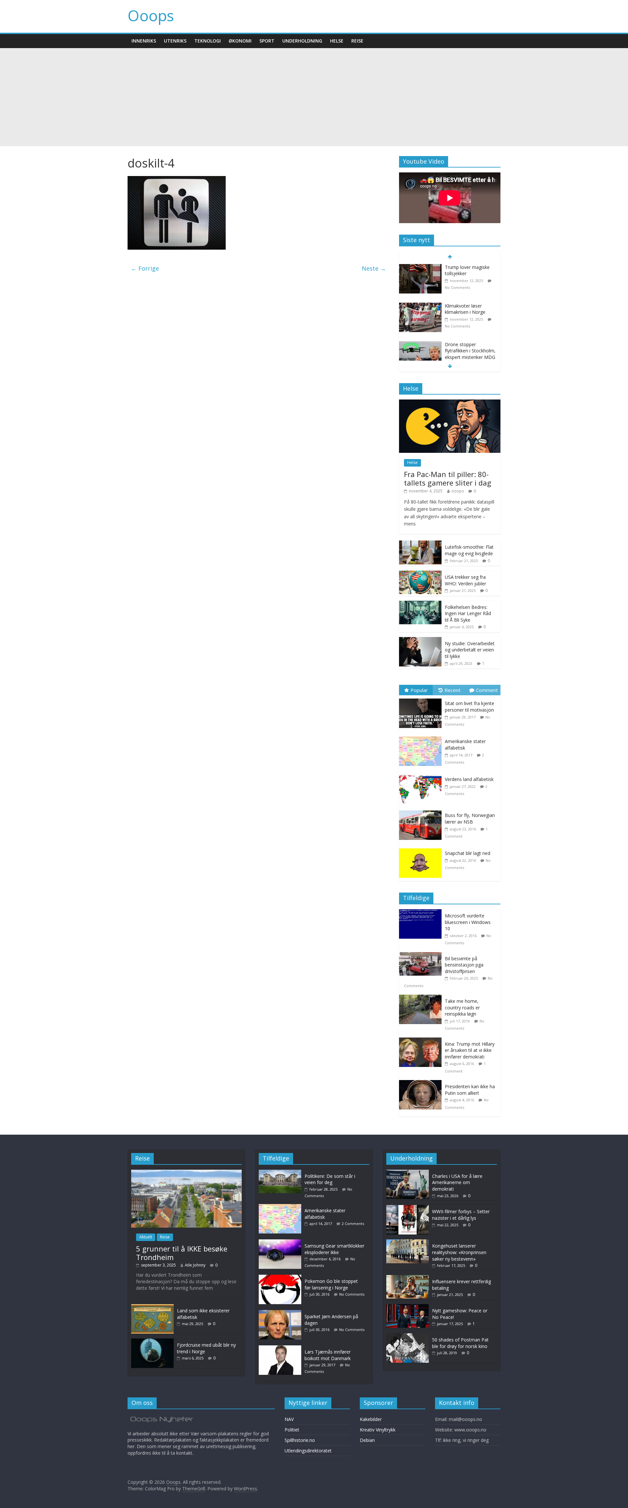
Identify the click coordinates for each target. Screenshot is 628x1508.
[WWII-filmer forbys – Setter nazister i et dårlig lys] (407, 1208)
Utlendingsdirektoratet (308, 1450)
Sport (266, 41)
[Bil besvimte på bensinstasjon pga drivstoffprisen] (422, 955)
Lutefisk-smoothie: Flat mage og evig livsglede (469, 550)
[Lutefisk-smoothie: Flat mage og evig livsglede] (420, 544)
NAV (289, 1419)
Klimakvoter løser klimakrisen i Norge (465, 309)
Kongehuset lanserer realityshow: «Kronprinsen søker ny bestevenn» (459, 1252)
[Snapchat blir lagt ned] (422, 848)
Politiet (292, 1430)
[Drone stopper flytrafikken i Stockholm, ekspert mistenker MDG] (420, 345)
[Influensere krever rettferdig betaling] (407, 1278)
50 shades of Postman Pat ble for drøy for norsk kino (460, 1343)
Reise (357, 41)
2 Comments (353, 1223)
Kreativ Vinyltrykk (377, 1430)
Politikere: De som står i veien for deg (330, 1179)
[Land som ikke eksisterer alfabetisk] (152, 1307)
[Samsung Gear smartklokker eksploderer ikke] (282, 1242)
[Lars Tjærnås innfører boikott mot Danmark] (282, 1348)
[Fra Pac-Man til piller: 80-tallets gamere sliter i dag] (449, 403)
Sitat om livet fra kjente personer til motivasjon (469, 706)
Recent (453, 690)
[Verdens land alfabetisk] (422, 775)
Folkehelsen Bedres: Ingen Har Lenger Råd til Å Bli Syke (468, 613)
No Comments (457, 287)
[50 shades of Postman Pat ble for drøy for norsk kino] (407, 1336)
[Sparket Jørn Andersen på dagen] (282, 1313)
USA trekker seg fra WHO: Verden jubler (465, 580)
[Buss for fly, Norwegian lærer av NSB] (422, 810)
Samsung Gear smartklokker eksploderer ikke (334, 1249)
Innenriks (143, 41)
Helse (336, 41)
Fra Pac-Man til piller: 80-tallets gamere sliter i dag (447, 478)
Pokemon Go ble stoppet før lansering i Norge (331, 1284)
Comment (487, 690)
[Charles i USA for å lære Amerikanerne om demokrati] (407, 1173)
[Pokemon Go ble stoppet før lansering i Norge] (282, 1278)
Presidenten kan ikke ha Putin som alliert (470, 1089)
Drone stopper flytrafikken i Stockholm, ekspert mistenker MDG (470, 350)
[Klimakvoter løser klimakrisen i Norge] (420, 306)
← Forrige (145, 268)
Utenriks (175, 41)
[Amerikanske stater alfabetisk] (422, 737)
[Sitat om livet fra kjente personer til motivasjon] (422, 699)
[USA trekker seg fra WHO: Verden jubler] (420, 574)
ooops (457, 491)
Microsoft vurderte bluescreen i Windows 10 (468, 922)
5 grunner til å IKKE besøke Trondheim (181, 1253)
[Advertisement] (314, 97)
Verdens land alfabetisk (469, 779)
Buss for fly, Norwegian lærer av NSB (470, 818)
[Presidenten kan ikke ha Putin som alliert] (422, 1083)
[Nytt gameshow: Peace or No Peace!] (407, 1307)
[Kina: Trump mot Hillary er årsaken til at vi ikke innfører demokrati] (422, 1041)
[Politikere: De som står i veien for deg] (282, 1173)
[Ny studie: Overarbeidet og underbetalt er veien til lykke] (420, 640)
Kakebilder (371, 1419)
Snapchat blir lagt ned (467, 853)
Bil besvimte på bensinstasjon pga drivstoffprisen (464, 964)
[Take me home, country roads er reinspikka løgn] (422, 998)
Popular (419, 690)
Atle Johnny (195, 1265)
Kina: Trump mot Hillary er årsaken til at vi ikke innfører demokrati (470, 1050)
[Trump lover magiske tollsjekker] (420, 267)
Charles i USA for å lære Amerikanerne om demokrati (457, 1182)
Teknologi (207, 41)
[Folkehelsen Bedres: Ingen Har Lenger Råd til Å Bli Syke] (420, 604)
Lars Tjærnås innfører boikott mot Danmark (328, 1355)
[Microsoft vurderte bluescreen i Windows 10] (422, 913)
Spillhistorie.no (300, 1440)
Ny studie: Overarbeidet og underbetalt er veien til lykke (470, 649)
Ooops (151, 15)
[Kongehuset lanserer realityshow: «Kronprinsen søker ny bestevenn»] (407, 1242)
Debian (367, 1440)
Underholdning (302, 41)
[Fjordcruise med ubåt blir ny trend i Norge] (152, 1342)
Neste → (374, 268)
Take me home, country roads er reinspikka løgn (462, 1007)
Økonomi (240, 41)
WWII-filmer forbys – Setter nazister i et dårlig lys (461, 1214)
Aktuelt (145, 1237)
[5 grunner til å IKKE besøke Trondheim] (186, 1173)
